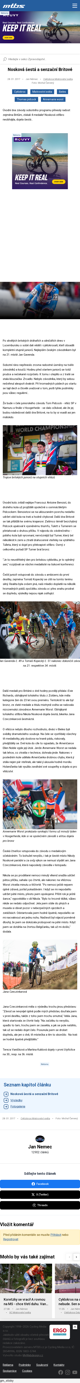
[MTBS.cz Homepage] (14, 5)
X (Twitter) (42, 1194)
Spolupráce (10, 1371)
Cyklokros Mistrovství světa (58, 79)
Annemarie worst (53, 99)
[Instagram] (67, 1372)
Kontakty (59, 1365)
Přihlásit (55, 1235)
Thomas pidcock (26, 99)
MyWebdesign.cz (33, 1355)
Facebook (42, 1183)
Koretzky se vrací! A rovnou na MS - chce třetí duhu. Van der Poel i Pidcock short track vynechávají (26, 1301)
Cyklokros (19, 91)
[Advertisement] (40, 239)
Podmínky (25, 1365)
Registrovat (10, 1239)
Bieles (62, 91)
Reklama (8, 1365)
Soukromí (42, 1365)
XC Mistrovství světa (20, 1312)
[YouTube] (74, 1372)
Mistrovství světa (42, 91)
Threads (42, 1205)
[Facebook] (60, 1372)
